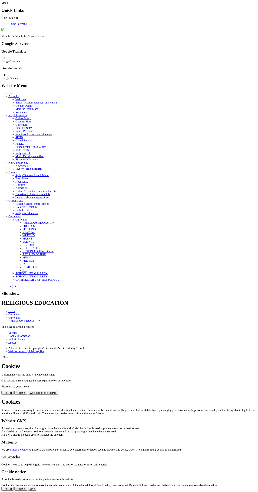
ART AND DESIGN (34, 254)
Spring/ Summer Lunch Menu (32, 175)
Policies (19, 143)
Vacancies (21, 112)
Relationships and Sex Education (33, 134)
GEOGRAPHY (31, 248)
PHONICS (28, 225)
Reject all (7, 392)
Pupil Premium (23, 127)
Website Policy (16, 339)
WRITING (28, 235)
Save (32, 488)
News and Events (18, 162)
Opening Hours (24, 121)
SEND (19, 137)
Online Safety (23, 118)
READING (28, 232)
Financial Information (27, 159)
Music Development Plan (29, 156)
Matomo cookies (19, 449)
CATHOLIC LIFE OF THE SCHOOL (37, 279)
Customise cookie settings (43, 392)
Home (11, 93)
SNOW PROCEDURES (29, 168)
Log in (12, 285)
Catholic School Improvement (32, 203)
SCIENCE (28, 241)
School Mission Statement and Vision (36, 102)
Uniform (20, 184)
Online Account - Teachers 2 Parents (35, 191)
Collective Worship (26, 206)
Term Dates (21, 178)
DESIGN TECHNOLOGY (38, 251)
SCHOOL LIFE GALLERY (31, 273)
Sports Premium (24, 131)
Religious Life (23, 153)
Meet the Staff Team (26, 108)
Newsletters (21, 165)
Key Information (17, 115)
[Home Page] (2, 30)
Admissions (21, 187)
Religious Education (26, 213)
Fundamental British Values (30, 146)
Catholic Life (15, 200)
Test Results (22, 149)
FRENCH (28, 260)
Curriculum (14, 216)
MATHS (27, 238)
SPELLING (29, 229)
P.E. (24, 270)
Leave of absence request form (32, 197)
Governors (21, 124)
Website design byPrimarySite (26, 351)
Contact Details (23, 105)
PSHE (25, 263)
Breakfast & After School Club (32, 194)
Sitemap (12, 332)
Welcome (20, 99)
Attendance (21, 181)
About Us (13, 96)
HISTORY (28, 244)
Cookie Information (19, 335)
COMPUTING (30, 267)
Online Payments (17, 23)
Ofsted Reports (23, 140)
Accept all (21, 392)
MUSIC (26, 257)
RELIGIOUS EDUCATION (38, 222)
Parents (12, 172)
